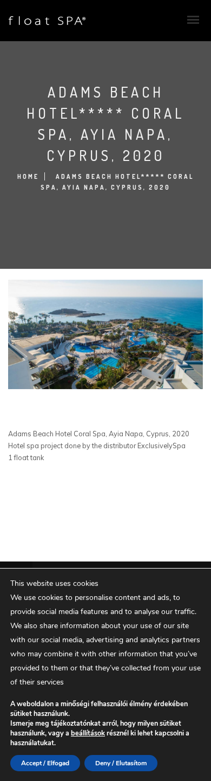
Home (28, 176)
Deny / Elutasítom (121, 763)
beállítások (88, 733)
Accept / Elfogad (45, 763)
